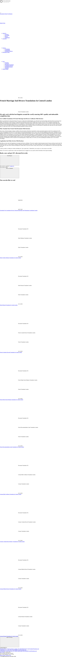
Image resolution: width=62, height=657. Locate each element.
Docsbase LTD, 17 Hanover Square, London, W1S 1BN (11, 648)
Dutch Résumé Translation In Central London (8, 305)
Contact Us (12, 166)
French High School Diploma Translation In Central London (11, 399)
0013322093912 (26, 651)
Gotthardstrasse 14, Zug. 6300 (6, 649)
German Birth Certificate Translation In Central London (10, 494)
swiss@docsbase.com (22, 649)
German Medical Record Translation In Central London (10, 588)
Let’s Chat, (2, 652)
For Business (9, 13)
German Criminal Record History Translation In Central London (12, 541)
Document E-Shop (3, 13)
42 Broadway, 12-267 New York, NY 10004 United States (11, 651)
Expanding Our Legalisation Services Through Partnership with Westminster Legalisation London (18, 210)
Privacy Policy (3, 655)
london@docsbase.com (34, 648)
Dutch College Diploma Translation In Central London (10, 257)
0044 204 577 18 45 (26, 648)
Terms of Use (8, 655)
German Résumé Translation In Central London (9, 636)
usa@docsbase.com (33, 651)
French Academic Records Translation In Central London (11, 352)
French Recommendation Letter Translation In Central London (12, 446)
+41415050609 (15, 649)
